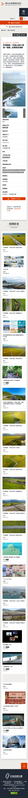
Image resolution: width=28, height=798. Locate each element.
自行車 (4, 170)
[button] (17, 18)
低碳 (22, 172)
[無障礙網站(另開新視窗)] (14, 793)
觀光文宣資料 (11, 30)
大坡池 (19, 172)
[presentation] (3, 113)
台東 (13, 170)
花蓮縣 (4, 157)
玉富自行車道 (22, 170)
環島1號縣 (14, 172)
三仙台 (16, 170)
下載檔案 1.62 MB (15, 199)
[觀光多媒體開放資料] (14, 4)
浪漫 (4, 127)
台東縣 (8, 157)
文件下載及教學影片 (19, 783)
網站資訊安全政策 (7, 781)
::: (1, 781)
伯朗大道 (5, 172)
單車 (8, 170)
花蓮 (11, 170)
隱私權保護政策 (18, 781)
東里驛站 (9, 172)
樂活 (7, 127)
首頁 (4, 30)
